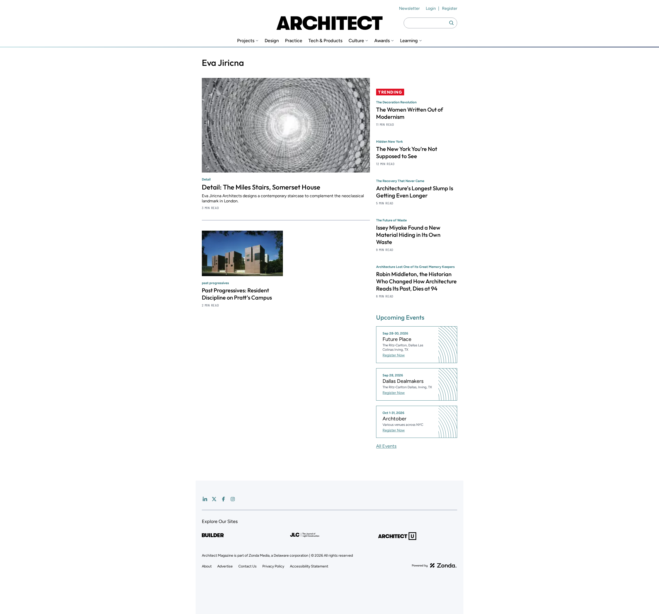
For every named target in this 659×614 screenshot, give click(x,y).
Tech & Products (325, 40)
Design (272, 40)
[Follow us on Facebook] (223, 499)
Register (449, 8)
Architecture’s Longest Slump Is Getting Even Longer (414, 192)
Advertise (225, 566)
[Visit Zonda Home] (434, 565)
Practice (293, 40)
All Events (386, 446)
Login (431, 8)
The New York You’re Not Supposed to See (406, 152)
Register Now (394, 355)
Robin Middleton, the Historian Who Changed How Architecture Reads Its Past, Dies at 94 (416, 281)
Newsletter (409, 8)
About (207, 566)
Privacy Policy (273, 566)
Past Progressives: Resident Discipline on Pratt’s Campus (237, 294)
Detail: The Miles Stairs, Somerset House (261, 187)
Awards (382, 40)
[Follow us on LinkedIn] (205, 499)
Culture (356, 40)
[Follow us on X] (214, 499)
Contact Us (247, 566)
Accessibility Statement (309, 566)
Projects (245, 40)
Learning (409, 40)
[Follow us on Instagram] (233, 499)
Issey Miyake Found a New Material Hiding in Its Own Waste (408, 235)
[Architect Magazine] (329, 23)
